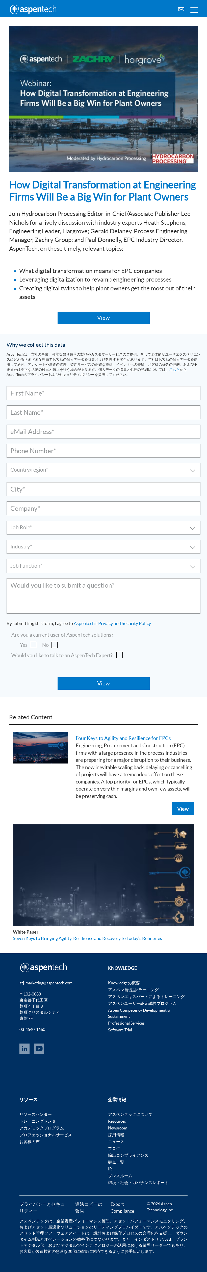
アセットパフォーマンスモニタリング (149, 1221)
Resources (117, 1121)
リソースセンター (35, 1114)
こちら (174, 369)
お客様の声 (29, 1141)
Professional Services (126, 1023)
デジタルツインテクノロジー (87, 1245)
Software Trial (120, 1030)
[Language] (181, 8)
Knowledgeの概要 (124, 983)
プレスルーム (120, 1175)
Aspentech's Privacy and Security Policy (112, 623)
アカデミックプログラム (41, 1128)
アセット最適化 (46, 1227)
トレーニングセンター (39, 1121)
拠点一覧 (116, 1162)
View (183, 809)
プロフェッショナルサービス (45, 1134)
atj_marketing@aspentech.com (45, 983)
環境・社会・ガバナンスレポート (138, 1182)
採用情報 (116, 1134)
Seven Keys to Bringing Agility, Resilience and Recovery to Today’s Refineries (87, 938)
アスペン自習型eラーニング (133, 989)
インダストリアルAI (152, 1239)
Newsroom (117, 1128)
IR (110, 1169)
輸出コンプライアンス (128, 1155)
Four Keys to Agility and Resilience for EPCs (123, 738)
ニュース (116, 1141)
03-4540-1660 (32, 1029)
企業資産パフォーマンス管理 (83, 1221)
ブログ (114, 1148)
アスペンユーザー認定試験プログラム (142, 1003)
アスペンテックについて (130, 1114)
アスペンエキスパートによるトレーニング (146, 996)
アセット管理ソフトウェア (44, 1233)
